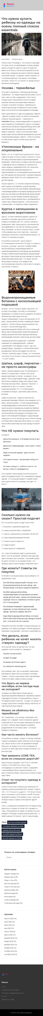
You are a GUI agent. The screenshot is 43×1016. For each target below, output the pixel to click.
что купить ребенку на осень (13, 826)
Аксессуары (9, 896)
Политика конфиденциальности (13, 993)
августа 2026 (10, 918)
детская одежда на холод (12, 838)
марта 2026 (9, 935)
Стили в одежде (11, 900)
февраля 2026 (10, 938)
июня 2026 (9, 925)
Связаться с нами (8, 999)
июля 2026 (9, 922)
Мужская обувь (11, 890)
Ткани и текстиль (12, 887)
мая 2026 (9, 928)
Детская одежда (11, 883)
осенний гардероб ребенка (12, 834)
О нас (4, 987)
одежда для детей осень (11, 830)
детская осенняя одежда (17, 822)
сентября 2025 (10, 954)
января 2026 (10, 941)
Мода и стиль (10, 880)
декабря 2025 (10, 945)
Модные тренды (11, 874)
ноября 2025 (10, 948)
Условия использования (10, 990)
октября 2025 (10, 951)
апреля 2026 (9, 932)
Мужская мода (11, 893)
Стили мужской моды (13, 903)
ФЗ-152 (4, 996)
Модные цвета (11, 877)
